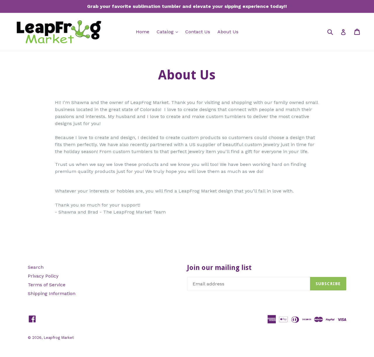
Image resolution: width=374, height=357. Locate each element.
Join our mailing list (219, 268)
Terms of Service (46, 284)
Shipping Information (51, 293)
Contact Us (197, 31)
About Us (227, 31)
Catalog (169, 31)
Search (36, 267)
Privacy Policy (43, 276)
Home (142, 31)
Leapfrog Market (59, 337)
